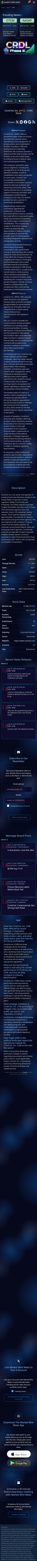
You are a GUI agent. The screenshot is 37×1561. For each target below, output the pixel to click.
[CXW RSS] (34, 122)
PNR (25, 26)
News (25, 94)
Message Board (26, 101)
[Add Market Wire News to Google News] (30, 122)
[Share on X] (17, 122)
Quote (25, 88)
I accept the (20, 806)
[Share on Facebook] (25, 122)
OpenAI (32, 474)
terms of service (24, 806)
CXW (13, 88)
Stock (8, 7)
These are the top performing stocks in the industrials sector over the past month (21, 713)
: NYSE (11, 671)
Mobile (18, 795)
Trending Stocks (20, 1391)
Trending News (11, 15)
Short (13, 94)
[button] (24, 2)
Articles (10, 101)
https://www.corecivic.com (24, 641)
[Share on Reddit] (21, 122)
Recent (3, 663)
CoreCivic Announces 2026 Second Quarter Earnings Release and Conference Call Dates (19, 676)
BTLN (8, 26)
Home (3, 7)
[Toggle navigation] (34, 2)
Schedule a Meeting (18, 1514)
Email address (18, 784)
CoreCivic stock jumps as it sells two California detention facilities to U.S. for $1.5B (21, 694)
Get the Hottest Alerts (19, 817)
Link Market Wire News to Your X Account (18, 1398)
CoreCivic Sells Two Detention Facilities (21, 729)
